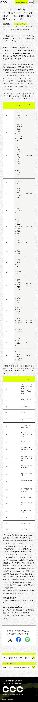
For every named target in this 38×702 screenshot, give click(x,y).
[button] (19, 657)
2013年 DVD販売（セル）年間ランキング (18, 601)
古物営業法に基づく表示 (7, 699)
